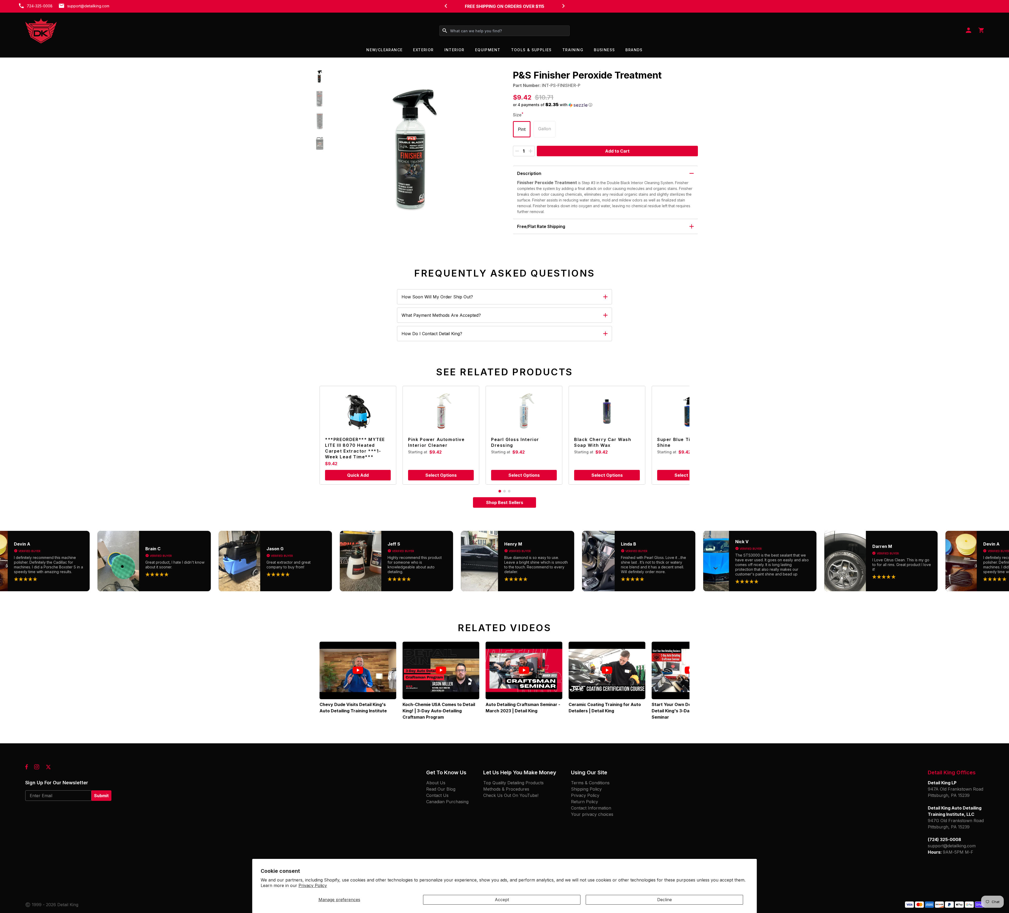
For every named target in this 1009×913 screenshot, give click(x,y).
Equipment (488, 50)
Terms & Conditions (590, 782)
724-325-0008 (40, 6)
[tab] (499, 491)
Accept (502, 899)
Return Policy (584, 801)
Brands (633, 50)
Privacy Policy (312, 885)
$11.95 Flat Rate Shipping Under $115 (504, 6)
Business (604, 50)
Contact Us (437, 795)
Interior (454, 50)
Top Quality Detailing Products (513, 782)
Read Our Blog (440, 789)
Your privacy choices (592, 814)
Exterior (423, 50)
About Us (435, 782)
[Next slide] (563, 6)
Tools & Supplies (531, 50)
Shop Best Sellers (504, 502)
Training (572, 50)
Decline (664, 899)
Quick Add (358, 475)
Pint (522, 129)
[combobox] (504, 30)
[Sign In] (969, 31)
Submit (101, 795)
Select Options (441, 475)
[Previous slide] (445, 6)
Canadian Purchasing (447, 801)
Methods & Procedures (506, 789)
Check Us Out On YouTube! (510, 795)
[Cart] (981, 31)
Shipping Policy (586, 789)
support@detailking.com (88, 6)
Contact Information (591, 808)
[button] (319, 76)
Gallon (544, 128)
